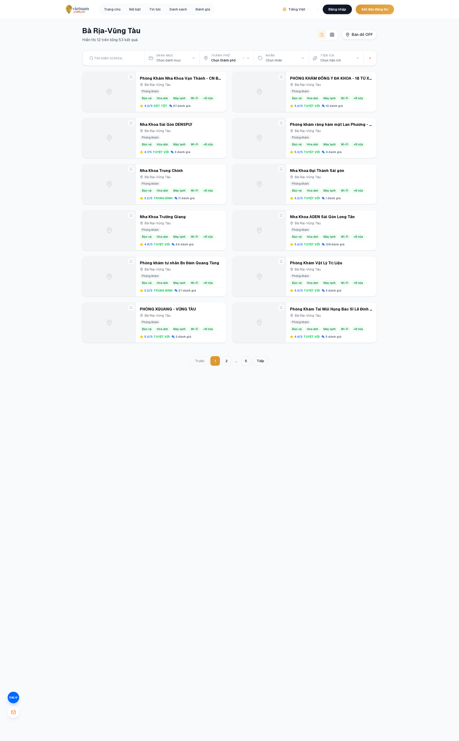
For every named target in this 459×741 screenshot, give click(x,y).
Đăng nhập (337, 9)
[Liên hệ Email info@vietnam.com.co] (13, 712)
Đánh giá (203, 9)
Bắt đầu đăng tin (374, 9)
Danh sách (178, 9)
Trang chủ (112, 9)
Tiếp (260, 361)
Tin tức (155, 9)
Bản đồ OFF (362, 34)
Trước (199, 361)
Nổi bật (135, 9)
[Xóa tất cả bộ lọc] (370, 58)
